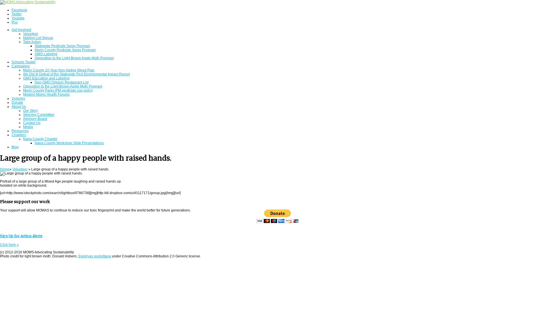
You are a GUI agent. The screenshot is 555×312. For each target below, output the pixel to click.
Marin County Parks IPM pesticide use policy (58, 90)
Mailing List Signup (38, 38)
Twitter (17, 14)
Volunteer (30, 34)
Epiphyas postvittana (94, 256)
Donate (17, 103)
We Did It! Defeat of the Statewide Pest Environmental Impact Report (76, 74)
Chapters (19, 135)
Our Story (30, 111)
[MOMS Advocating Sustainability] (28, 2)
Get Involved (21, 30)
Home (5, 169)
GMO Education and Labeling (46, 78)
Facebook (19, 10)
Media (28, 127)
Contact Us (31, 123)
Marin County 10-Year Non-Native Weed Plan (59, 70)
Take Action (32, 42)
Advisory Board (35, 119)
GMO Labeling (46, 54)
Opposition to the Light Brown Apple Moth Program (74, 58)
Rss (15, 22)
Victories (18, 98)
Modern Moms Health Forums (46, 94)
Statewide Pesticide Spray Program (62, 46)
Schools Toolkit (23, 62)
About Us (19, 107)
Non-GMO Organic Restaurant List (61, 82)
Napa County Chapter (40, 139)
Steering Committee (38, 115)
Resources (20, 131)
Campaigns (21, 66)
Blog (15, 147)
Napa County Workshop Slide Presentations (69, 143)
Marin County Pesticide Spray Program (65, 50)
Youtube (18, 18)
